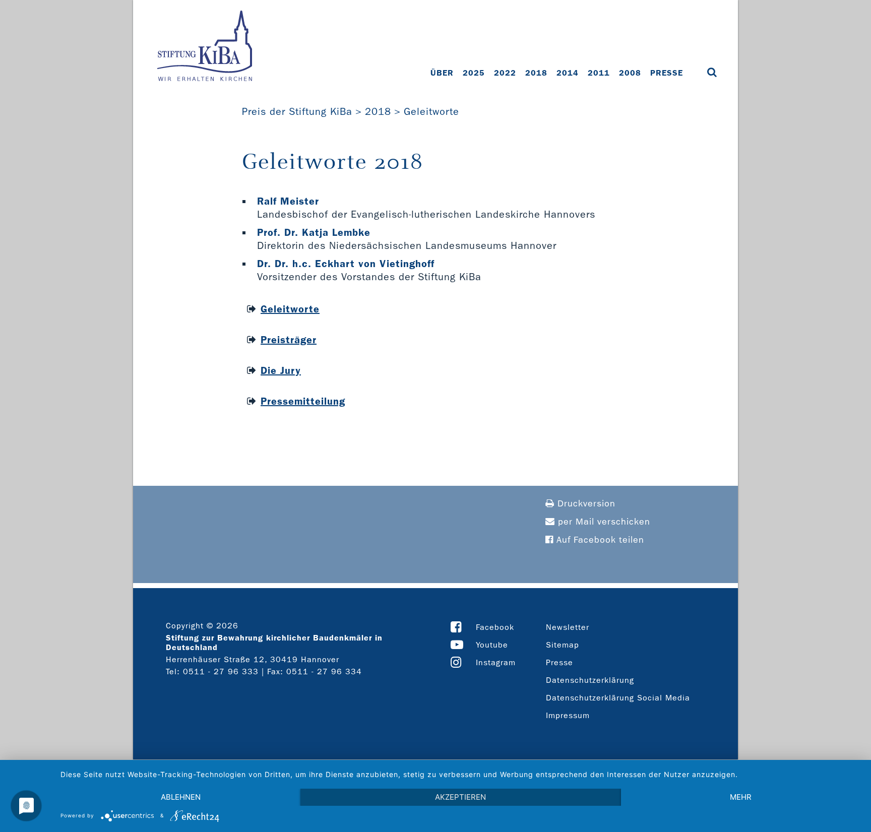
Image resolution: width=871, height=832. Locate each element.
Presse (666, 73)
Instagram (496, 662)
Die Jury (281, 370)
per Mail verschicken (602, 522)
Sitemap (562, 645)
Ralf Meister (288, 201)
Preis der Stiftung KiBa (297, 111)
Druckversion (584, 503)
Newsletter (567, 627)
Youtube (492, 645)
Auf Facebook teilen (598, 540)
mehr (741, 797)
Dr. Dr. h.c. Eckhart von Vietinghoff (345, 264)
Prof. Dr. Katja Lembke (313, 232)
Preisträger (289, 340)
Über (442, 73)
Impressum (568, 715)
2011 (599, 73)
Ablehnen (181, 797)
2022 (505, 73)
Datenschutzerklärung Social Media (618, 697)
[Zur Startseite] (204, 47)
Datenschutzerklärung (590, 680)
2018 (536, 73)
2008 (630, 73)
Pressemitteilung (303, 401)
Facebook (495, 627)
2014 (567, 73)
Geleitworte (431, 111)
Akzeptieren (460, 797)
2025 (474, 73)
